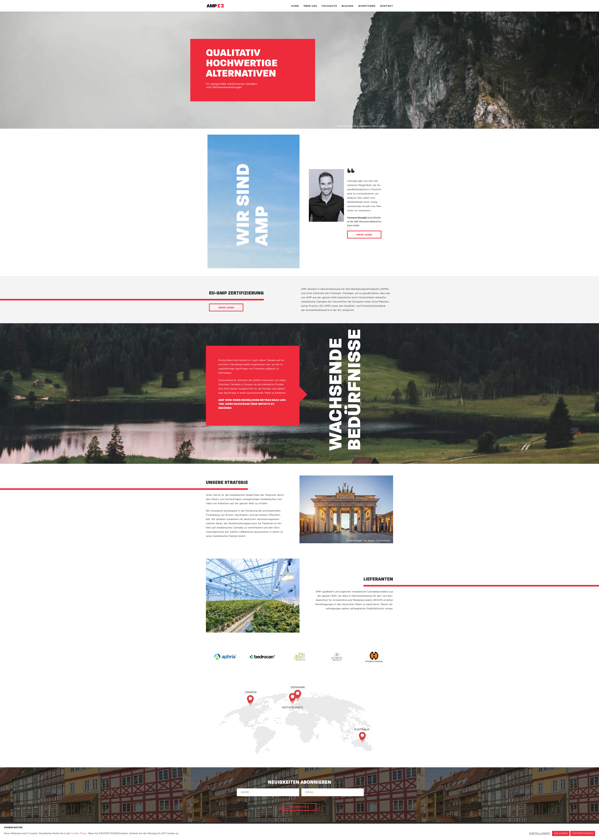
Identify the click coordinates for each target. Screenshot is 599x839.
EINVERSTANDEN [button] (582, 833)
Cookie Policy (79, 833)
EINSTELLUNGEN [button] (539, 833)
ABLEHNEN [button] (561, 833)
